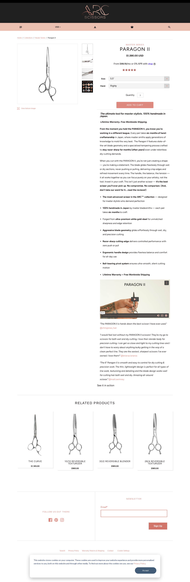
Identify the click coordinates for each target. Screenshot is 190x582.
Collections (28, 38)
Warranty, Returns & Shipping (93, 551)
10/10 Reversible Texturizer (75, 462)
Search (62, 551)
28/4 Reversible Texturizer (155, 462)
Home (19, 38)
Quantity (130, 95)
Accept (145, 570)
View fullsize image (26, 108)
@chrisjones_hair (108, 328)
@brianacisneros (129, 355)
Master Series (40, 38)
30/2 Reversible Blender (114, 461)
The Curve (35, 461)
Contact (110, 551)
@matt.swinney (116, 379)
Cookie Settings (123, 551)
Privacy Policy (139, 563)
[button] (129, 70)
